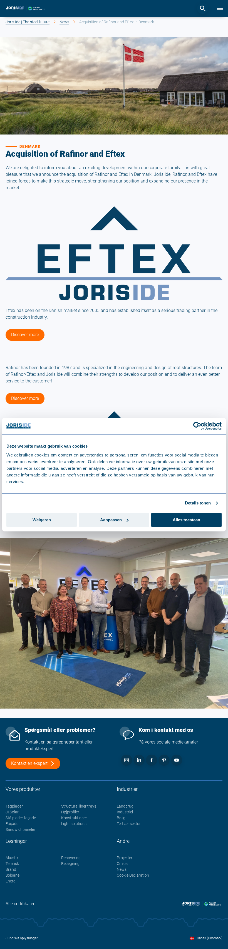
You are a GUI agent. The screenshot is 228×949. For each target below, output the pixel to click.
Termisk (12, 863)
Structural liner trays (78, 806)
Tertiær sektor (129, 823)
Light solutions (73, 823)
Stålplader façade (21, 818)
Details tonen (198, 503)
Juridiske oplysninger (22, 938)
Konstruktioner (74, 818)
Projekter (124, 858)
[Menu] (219, 8)
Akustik (12, 858)
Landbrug (125, 806)
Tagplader (14, 806)
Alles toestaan (186, 519)
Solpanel (13, 875)
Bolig (121, 818)
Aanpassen (111, 519)
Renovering (71, 858)
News (64, 22)
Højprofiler (70, 812)
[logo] (25, 8)
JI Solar (12, 812)
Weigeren (42, 519)
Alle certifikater (20, 903)
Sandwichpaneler (20, 829)
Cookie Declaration (133, 875)
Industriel (125, 812)
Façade (12, 823)
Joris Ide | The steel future (27, 22)
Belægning (70, 863)
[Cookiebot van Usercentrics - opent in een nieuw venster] (197, 426)
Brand (11, 869)
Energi (11, 881)
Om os (122, 863)
